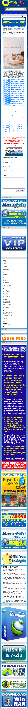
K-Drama (6, 287)
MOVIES (4, 290)
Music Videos (7, 313)
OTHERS (4, 316)
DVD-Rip (5, 299)
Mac (5, 320)
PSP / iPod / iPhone (8, 305)
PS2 (4, 277)
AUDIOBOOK (5, 263)
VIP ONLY (4, 326)
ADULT (4, 260)
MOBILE (4, 288)
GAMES (4, 271)
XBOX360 (6, 282)
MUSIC (4, 310)
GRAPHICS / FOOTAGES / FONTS (9, 283)
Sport (4, 321)
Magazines (6, 269)
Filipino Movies (7, 302)
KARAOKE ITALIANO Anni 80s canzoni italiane (12, 600)
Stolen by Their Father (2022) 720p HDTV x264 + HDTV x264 (7, 29)
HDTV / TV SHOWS (6, 285)
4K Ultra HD (6, 293)
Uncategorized (6, 324)
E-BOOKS (4, 266)
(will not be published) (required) (11, 170)
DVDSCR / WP (6, 301)
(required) (6, 166)
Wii (4, 280)
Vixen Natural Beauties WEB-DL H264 (10, 593)
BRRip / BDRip (6, 296)
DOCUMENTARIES (6, 264)
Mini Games (6, 272)
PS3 (5, 279)
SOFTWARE (5, 318)
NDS (5, 274)
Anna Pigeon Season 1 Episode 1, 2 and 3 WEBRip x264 (14, 586)
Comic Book (6, 268)
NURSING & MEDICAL (7, 315)
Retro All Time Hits (6, 579)
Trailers (6, 307)
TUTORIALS (5, 323)
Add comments (22, 35)
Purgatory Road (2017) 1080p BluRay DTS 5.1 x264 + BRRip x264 (19, 29)
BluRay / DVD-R (7, 294)
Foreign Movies (7, 304)
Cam (5, 298)
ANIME (4, 261)
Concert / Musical (8, 312)
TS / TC (5, 309)
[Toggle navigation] (3, 15)
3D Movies (6, 291)
